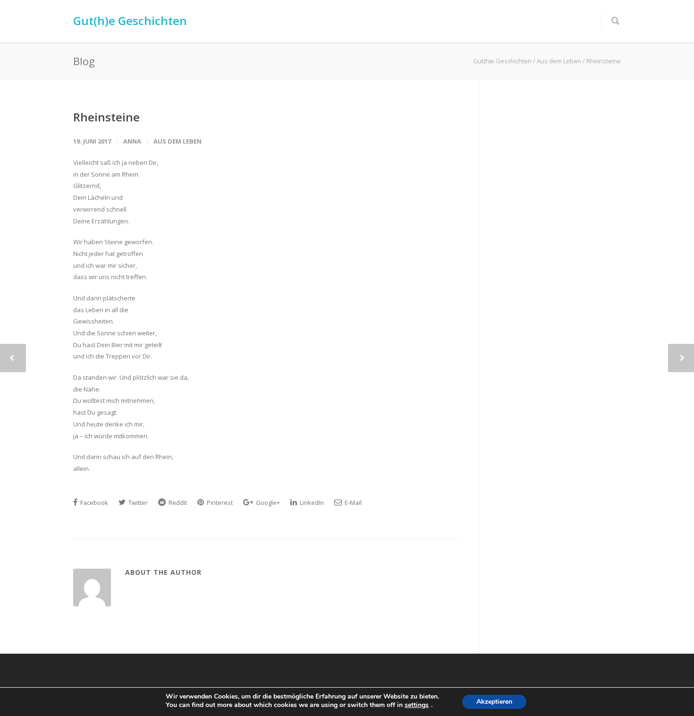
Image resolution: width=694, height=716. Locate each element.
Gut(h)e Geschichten (130, 20)
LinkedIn (311, 502)
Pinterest (219, 502)
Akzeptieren (494, 701)
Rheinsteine (106, 117)
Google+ (267, 502)
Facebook (93, 502)
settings (417, 705)
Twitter (137, 502)
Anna (132, 141)
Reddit (177, 502)
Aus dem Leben (177, 141)
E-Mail (352, 502)
